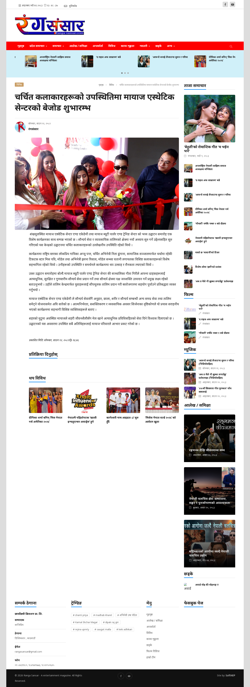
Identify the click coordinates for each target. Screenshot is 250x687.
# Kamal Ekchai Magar (85, 622)
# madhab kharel (102, 615)
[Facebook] (225, 4)
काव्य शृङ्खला (127, 46)
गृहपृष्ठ (21, 46)
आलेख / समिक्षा (78, 46)
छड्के (158, 46)
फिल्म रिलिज (153, 651)
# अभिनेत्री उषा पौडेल (127, 615)
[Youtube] (232, 4)
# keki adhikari (124, 629)
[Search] (231, 46)
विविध (111, 46)
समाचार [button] (57, 46)
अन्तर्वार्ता (98, 46)
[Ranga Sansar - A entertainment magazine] (50, 25)
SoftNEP (230, 675)
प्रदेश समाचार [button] (37, 46)
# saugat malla (103, 629)
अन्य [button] (170, 46)
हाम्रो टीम (150, 657)
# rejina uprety (81, 629)
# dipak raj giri (111, 622)
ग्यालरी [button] (144, 46)
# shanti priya (80, 615)
